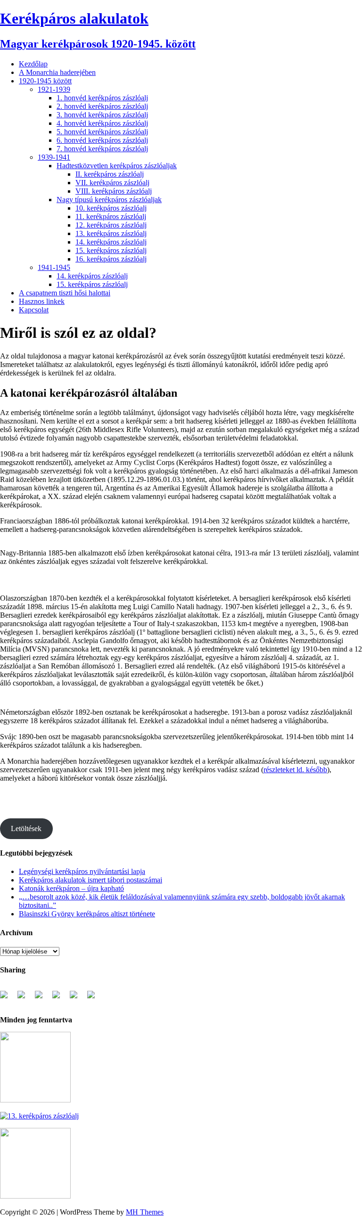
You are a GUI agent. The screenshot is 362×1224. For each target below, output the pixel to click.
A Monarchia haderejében (57, 72)
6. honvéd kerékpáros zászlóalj (102, 140)
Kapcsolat (34, 310)
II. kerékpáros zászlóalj (109, 174)
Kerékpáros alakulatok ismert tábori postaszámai (90, 880)
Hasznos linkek (42, 301)
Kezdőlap (33, 64)
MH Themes (145, 1212)
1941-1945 (54, 267)
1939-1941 (54, 157)
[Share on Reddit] (42, 998)
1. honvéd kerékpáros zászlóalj (102, 98)
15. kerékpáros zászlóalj (111, 250)
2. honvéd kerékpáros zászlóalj (102, 106)
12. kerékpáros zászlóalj (111, 225)
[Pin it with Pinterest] (59, 998)
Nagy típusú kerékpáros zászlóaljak (109, 200)
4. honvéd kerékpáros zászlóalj (102, 123)
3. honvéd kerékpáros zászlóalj (102, 115)
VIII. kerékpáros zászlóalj (113, 191)
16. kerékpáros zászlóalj (111, 259)
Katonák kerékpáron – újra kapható (71, 888)
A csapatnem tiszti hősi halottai (64, 293)
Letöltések (26, 828)
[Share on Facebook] (7, 998)
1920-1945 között (45, 81)
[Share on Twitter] (25, 998)
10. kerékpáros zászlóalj (111, 208)
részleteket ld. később (295, 770)
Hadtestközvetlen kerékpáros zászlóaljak (117, 166)
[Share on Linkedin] (77, 998)
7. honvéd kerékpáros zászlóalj (102, 149)
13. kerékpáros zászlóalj (111, 233)
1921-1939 (54, 89)
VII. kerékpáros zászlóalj (112, 183)
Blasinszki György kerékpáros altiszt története (87, 914)
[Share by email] (94, 998)
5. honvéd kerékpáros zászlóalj (102, 132)
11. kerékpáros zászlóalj (110, 216)
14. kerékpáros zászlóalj (111, 242)
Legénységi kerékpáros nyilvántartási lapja (82, 871)
